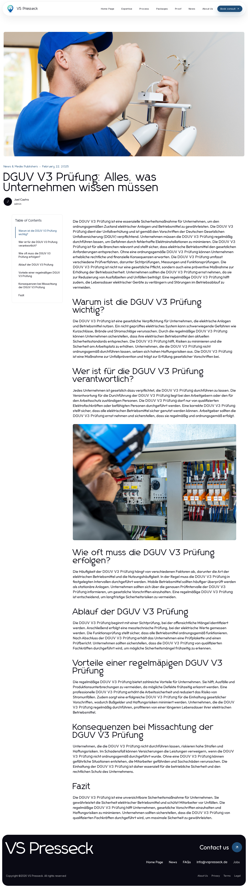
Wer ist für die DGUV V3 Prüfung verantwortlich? (38, 243)
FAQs (187, 862)
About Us (203, 875)
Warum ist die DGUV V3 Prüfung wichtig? (38, 232)
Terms (227, 875)
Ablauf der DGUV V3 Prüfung (36, 264)
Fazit (21, 295)
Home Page (154, 862)
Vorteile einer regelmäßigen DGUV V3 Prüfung (39, 274)
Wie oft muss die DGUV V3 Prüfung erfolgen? (34, 255)
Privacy (216, 875)
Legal (237, 875)
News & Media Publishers (21, 166)
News (173, 862)
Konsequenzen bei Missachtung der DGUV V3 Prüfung (38, 285)
